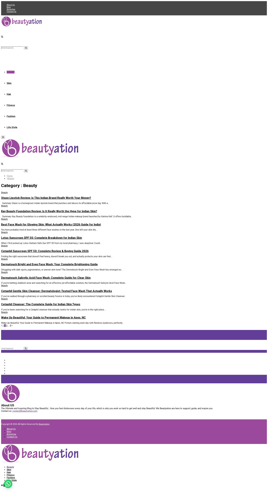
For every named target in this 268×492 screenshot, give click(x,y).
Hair (9, 94)
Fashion (11, 116)
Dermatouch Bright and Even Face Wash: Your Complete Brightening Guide (49, 264)
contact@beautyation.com (24, 411)
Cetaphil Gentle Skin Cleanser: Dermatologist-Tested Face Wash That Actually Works (56, 291)
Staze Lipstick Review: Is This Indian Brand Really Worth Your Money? (46, 197)
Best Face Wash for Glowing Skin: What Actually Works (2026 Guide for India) (51, 224)
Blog (9, 7)
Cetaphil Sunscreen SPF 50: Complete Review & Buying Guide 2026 (45, 251)
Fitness (11, 105)
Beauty (11, 72)
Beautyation (44, 424)
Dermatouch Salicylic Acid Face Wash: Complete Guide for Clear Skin (46, 277)
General (13, 370)
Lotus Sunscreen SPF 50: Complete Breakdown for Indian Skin (41, 237)
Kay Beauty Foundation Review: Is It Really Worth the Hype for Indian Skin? (49, 211)
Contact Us (11, 11)
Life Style (12, 127)
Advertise (11, 9)
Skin (9, 83)
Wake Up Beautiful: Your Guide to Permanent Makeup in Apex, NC (43, 317)
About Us (11, 5)
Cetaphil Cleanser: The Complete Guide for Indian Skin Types (40, 304)
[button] (8, 484)
